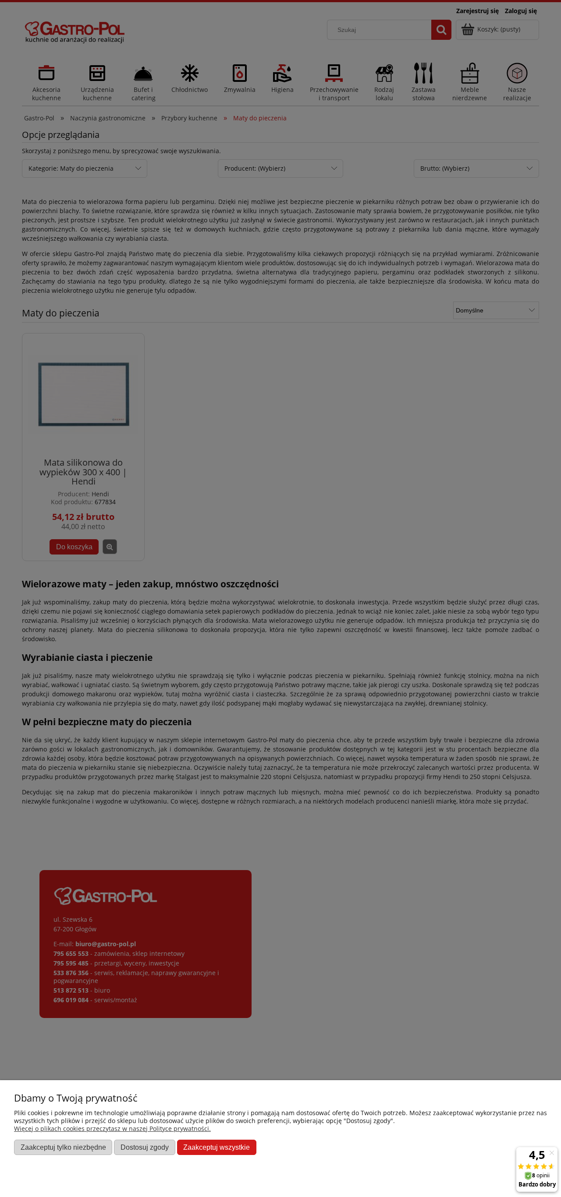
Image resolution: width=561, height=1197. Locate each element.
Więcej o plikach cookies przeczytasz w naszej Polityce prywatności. (112, 1128)
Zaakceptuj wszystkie (216, 1147)
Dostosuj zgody (145, 1147)
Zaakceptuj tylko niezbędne (63, 1147)
